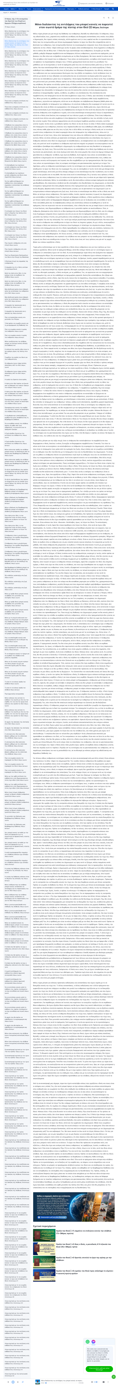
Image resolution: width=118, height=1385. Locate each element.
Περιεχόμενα (38, 18)
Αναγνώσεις (37, 9)
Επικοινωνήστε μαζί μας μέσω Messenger (99, 1369)
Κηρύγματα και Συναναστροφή (55, 9)
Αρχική (6, 9)
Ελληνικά (111, 3)
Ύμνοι (29, 9)
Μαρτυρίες (70, 9)
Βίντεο (21, 9)
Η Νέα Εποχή (95, 9)
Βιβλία (13, 9)
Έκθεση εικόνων (83, 9)
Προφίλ (106, 9)
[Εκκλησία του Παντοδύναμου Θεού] (59, 3)
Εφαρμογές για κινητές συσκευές (91, 3)
